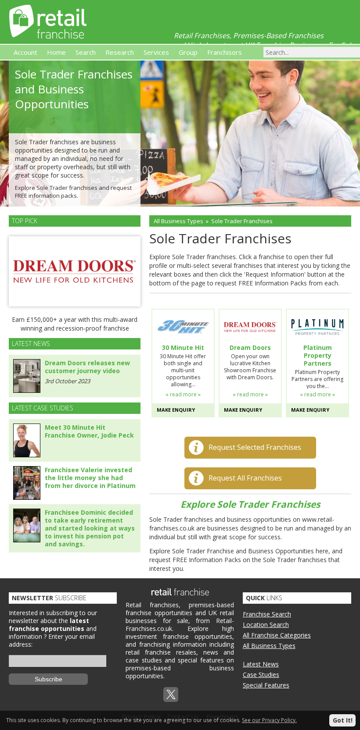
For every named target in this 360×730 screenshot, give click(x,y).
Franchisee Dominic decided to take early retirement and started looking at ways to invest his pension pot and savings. (90, 528)
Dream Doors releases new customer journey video (87, 367)
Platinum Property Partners (317, 355)
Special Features (266, 685)
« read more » (183, 394)
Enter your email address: (52, 640)
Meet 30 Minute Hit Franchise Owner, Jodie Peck (89, 431)
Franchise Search (267, 614)
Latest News (261, 664)
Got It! (343, 720)
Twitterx (170, 694)
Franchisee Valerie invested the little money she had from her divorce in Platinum (90, 478)
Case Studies (261, 674)
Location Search (266, 624)
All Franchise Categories (277, 635)
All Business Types (178, 221)
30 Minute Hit (183, 348)
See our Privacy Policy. (269, 720)
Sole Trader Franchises (242, 221)
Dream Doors (250, 348)
